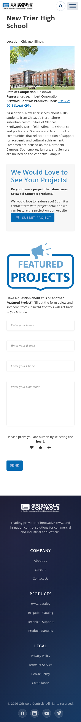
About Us (40, 560)
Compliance (40, 683)
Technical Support (40, 622)
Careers (40, 570)
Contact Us (40, 578)
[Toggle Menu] (72, 6)
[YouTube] (46, 713)
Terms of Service (40, 665)
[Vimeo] (58, 713)
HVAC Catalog (40, 604)
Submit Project (36, 217)
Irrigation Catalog (40, 613)
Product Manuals (40, 631)
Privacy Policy (40, 656)
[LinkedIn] (34, 713)
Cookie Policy (40, 674)
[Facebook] (22, 713)
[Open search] (60, 6)
